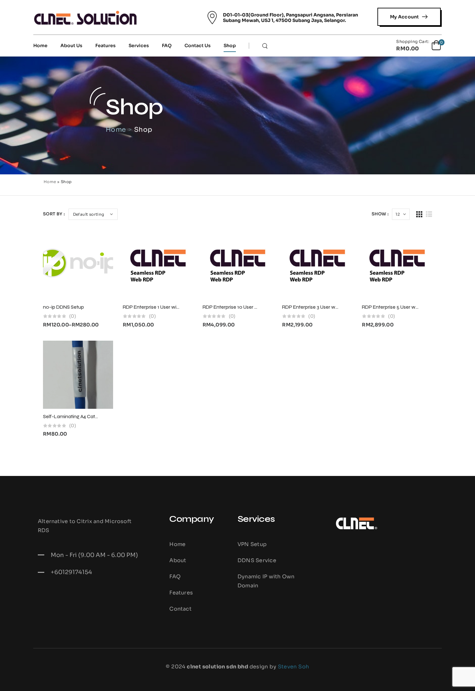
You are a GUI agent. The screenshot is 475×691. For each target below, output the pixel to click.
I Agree (277, 680)
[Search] (265, 45)
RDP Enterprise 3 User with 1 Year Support (328, 307)
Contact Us (198, 45)
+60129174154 (71, 572)
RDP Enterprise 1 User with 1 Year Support (168, 307)
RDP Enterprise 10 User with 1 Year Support (250, 307)
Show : (380, 214)
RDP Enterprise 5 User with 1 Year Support (408, 307)
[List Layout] (429, 214)
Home (40, 45)
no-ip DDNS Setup (63, 307)
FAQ (167, 45)
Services (139, 45)
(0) (72, 316)
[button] (463, 680)
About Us (71, 45)
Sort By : (54, 214)
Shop (230, 45)
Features (105, 45)
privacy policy (436, 679)
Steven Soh (293, 666)
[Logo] (85, 17)
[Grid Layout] (419, 214)
